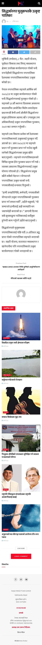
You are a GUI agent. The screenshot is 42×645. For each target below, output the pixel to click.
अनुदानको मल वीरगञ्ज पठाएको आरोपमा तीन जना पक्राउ (20, 536)
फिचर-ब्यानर (7, 375)
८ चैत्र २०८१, (15, 21)
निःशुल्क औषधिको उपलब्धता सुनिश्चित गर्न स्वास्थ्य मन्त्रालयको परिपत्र (20, 456)
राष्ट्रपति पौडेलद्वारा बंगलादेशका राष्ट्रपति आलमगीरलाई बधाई (16, 496)
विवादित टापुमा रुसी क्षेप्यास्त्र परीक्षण (15, 343)
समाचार (6, 412)
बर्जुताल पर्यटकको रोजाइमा (12, 380)
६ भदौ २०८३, (5, 346)
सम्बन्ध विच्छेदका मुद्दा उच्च (11, 417)
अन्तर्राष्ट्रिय (6, 338)
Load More (21, 548)
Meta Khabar (23, 641)
